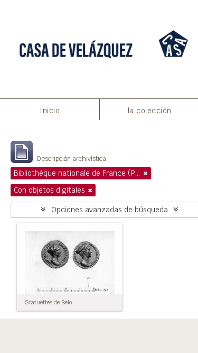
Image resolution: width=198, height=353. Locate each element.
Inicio (50, 110)
